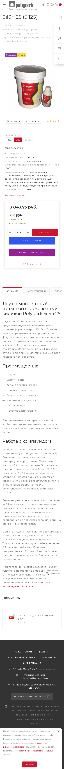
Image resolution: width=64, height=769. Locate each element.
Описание (12, 291)
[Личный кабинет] (52, 4)
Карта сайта (34, 723)
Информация (32, 663)
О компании (23, 651)
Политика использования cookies (34, 719)
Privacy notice (55, 574)
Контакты (49, 657)
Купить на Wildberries (32, 253)
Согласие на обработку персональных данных (34, 706)
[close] (62, 574)
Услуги (44, 651)
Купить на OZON (32, 241)
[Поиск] (48, 5)
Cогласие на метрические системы (34, 715)
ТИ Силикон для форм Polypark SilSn (35, 617)
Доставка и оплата (21, 657)
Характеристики (36, 291)
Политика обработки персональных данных (34, 711)
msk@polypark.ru (34, 674)
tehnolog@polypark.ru (34, 678)
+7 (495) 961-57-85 (24, 669)
